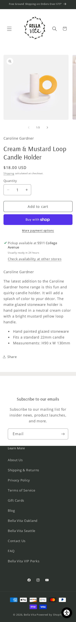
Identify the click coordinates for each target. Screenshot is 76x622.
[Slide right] (47, 127)
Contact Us (17, 541)
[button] (9, 29)
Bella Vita (30, 614)
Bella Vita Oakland (22, 520)
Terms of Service (21, 490)
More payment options (38, 230)
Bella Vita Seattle (21, 530)
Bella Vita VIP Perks (23, 561)
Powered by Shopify (50, 614)
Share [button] (12, 356)
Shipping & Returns (23, 470)
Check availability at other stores (34, 259)
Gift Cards (16, 500)
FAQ (11, 551)
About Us (15, 460)
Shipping (9, 173)
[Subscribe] (63, 434)
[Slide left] (28, 127)
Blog (11, 510)
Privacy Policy (19, 480)
